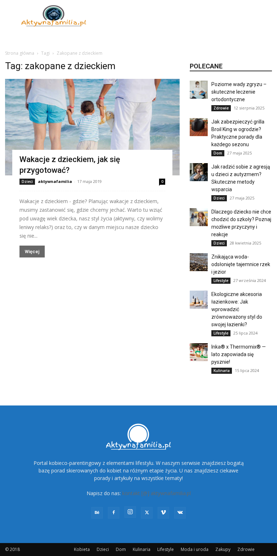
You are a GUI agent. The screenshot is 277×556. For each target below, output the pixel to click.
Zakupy (222, 549)
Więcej (32, 251)
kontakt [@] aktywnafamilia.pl (156, 493)
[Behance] (97, 513)
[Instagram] (130, 512)
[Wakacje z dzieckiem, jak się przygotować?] (92, 127)
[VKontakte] (180, 513)
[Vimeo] (163, 513)
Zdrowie (221, 108)
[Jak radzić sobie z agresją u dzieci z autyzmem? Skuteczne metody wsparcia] (199, 172)
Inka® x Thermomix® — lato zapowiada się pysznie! (238, 354)
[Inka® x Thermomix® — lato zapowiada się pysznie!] (199, 352)
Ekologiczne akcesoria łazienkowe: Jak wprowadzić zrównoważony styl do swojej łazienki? (236, 309)
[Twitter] (147, 513)
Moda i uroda (194, 549)
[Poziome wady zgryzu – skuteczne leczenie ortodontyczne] (199, 90)
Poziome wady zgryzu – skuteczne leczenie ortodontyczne (239, 91)
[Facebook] (113, 513)
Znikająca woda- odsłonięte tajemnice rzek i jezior (240, 264)
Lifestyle (221, 280)
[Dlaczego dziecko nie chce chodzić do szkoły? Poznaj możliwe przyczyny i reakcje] (199, 217)
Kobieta (82, 549)
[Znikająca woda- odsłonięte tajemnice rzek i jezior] (199, 262)
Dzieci (27, 181)
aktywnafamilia (55, 181)
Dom (218, 153)
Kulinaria (222, 370)
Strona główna (19, 53)
